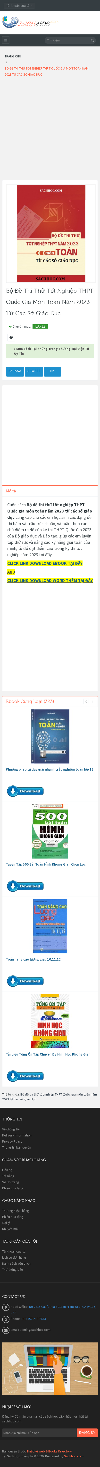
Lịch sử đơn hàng (14, 1257)
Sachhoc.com (73, 1456)
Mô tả (11, 491)
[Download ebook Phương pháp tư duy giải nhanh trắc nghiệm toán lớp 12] (50, 736)
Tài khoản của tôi (14, 1251)
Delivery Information (17, 1135)
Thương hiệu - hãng (15, 1210)
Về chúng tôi (11, 1129)
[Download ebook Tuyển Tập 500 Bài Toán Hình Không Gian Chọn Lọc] (50, 831)
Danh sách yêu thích (16, 1263)
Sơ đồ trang (10, 1182)
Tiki (52, 371)
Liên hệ (7, 1170)
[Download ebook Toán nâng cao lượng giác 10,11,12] (50, 926)
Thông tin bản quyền (16, 1147)
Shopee (34, 371)
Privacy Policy (12, 1141)
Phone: (16, 1319)
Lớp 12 (40, 326)
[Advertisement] (50, 130)
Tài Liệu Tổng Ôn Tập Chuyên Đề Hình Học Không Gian (48, 1054)
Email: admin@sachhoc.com (30, 1329)
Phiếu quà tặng (12, 1188)
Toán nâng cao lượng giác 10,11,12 (33, 959)
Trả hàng (8, 1176)
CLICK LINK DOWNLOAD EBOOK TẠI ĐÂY (45, 563)
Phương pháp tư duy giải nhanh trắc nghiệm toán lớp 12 (49, 769)
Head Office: (20, 1306)
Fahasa (15, 371)
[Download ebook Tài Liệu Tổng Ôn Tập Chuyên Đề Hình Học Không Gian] (50, 1021)
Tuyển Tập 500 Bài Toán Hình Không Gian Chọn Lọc (45, 864)
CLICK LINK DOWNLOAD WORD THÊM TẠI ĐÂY (50, 580)
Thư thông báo (12, 1269)
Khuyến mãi (10, 1229)
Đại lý (6, 1223)
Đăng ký (87, 1433)
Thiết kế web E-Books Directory (49, 1451)
